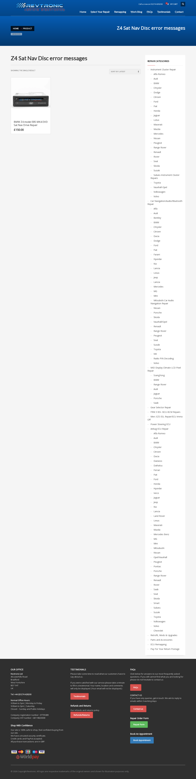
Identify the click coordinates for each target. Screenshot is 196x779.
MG (155, 291)
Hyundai (158, 259)
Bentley (157, 217)
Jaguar (157, 115)
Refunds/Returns (82, 715)
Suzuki (157, 170)
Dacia (156, 236)
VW (155, 353)
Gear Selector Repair (161, 407)
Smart (157, 603)
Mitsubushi (159, 548)
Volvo (156, 196)
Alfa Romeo (159, 74)
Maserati (158, 124)
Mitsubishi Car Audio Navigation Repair (162, 302)
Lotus (156, 119)
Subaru (157, 607)
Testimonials (79, 696)
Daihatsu (158, 465)
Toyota (157, 182)
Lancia (157, 268)
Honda (157, 110)
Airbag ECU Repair (159, 428)
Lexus (156, 272)
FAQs (135, 687)
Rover (156, 156)
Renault (157, 152)
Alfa (155, 208)
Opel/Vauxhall (160, 557)
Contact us (138, 708)
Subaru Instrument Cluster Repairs (165, 176)
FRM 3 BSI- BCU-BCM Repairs (165, 412)
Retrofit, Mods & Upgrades (164, 635)
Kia (155, 263)
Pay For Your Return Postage (165, 649)
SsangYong (159, 375)
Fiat (155, 106)
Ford (156, 101)
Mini (156, 295)
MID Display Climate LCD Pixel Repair (164, 369)
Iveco (156, 493)
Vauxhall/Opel (160, 321)
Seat (156, 161)
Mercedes (158, 133)
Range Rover (160, 147)
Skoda (157, 165)
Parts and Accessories (161, 639)
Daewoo (158, 460)
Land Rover (159, 515)
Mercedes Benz (161, 534)
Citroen (157, 97)
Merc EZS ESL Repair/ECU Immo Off (165, 418)
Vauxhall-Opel (160, 187)
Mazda (157, 129)
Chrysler (158, 87)
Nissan (157, 138)
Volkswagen (159, 191)
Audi (156, 78)
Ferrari (157, 470)
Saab (156, 402)
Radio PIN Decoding (164, 358)
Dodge (157, 92)
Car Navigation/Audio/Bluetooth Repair (164, 202)
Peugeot (158, 142)
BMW (156, 83)
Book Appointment (142, 740)
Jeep (156, 277)
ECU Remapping (158, 644)
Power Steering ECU (160, 424)
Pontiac (157, 566)
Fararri (157, 254)
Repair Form (139, 724)
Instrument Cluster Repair (163, 69)
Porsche (158, 312)
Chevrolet (158, 630)
